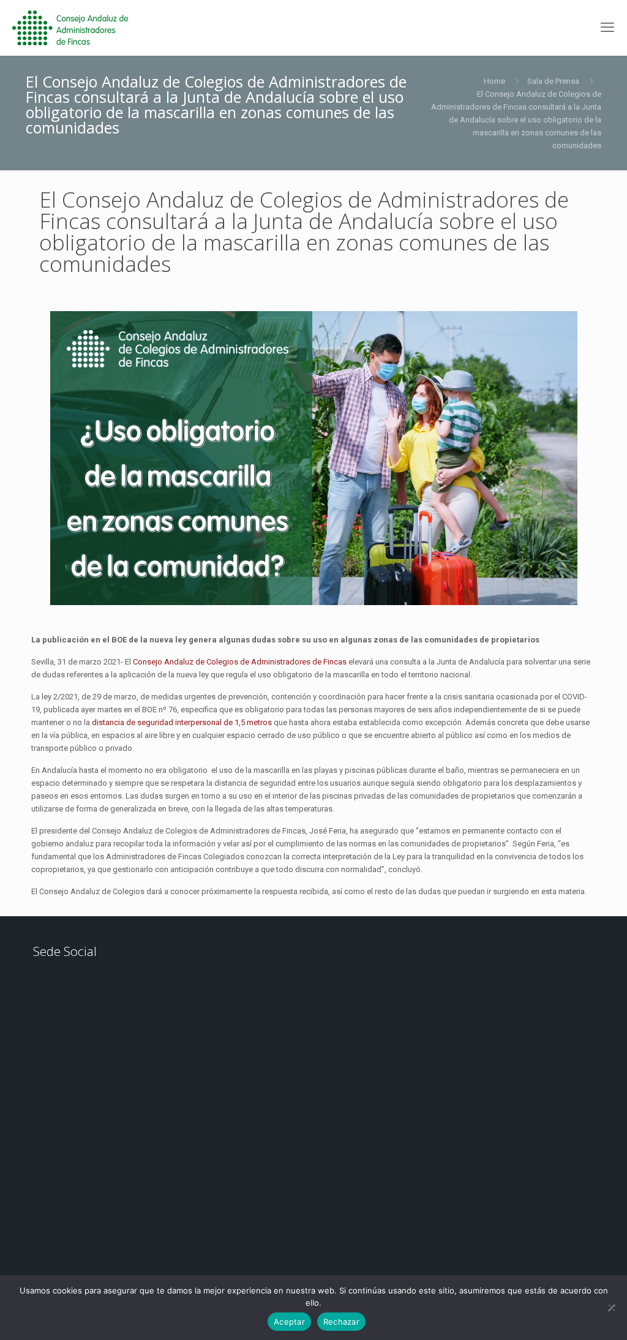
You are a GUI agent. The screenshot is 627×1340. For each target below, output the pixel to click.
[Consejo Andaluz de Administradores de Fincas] (77, 27)
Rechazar (341, 1322)
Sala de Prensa (553, 81)
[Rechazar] (612, 1307)
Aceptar (289, 1322)
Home (494, 81)
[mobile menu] (607, 27)
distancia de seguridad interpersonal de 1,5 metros (182, 722)
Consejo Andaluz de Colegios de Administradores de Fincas (240, 661)
